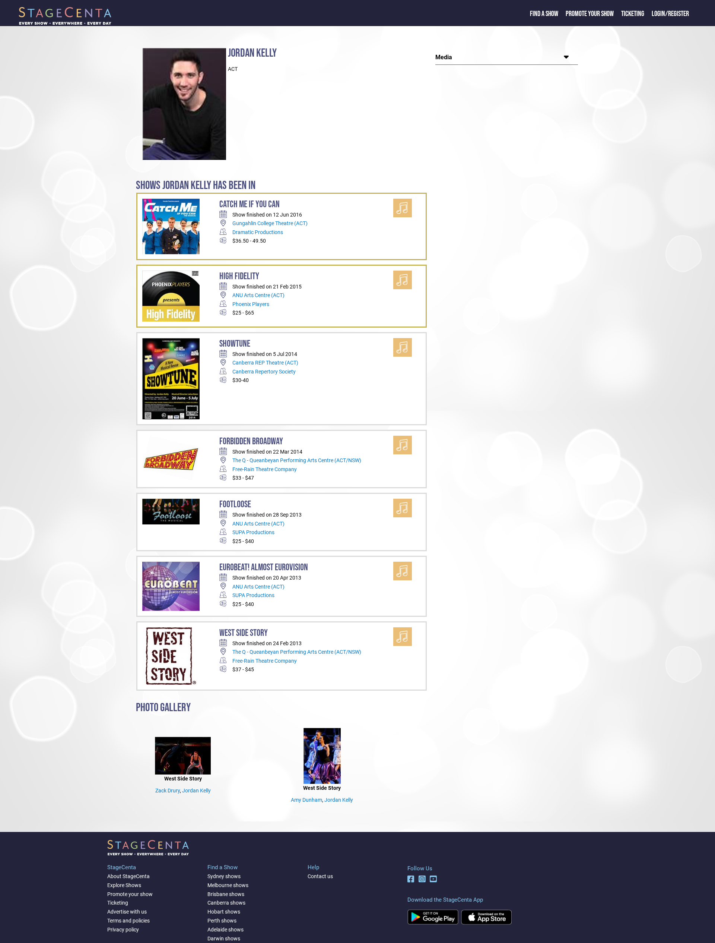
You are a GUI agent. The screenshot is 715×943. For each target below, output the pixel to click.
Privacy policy (123, 930)
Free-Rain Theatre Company (264, 469)
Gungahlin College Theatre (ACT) (270, 223)
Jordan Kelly (196, 791)
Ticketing (632, 13)
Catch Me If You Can (249, 204)
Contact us (320, 876)
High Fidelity (239, 276)
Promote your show (130, 894)
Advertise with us (127, 912)
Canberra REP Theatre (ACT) (265, 363)
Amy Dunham (306, 800)
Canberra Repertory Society (264, 372)
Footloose (235, 504)
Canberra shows (226, 903)
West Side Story (243, 633)
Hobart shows (223, 912)
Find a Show (544, 13)
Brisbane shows (225, 894)
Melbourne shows (227, 885)
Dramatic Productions (257, 232)
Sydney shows (224, 876)
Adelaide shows (225, 930)
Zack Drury (167, 791)
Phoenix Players (250, 304)
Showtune (234, 344)
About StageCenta (128, 876)
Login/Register (670, 13)
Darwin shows (223, 939)
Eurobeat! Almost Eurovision (263, 567)
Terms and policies (128, 921)
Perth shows (221, 921)
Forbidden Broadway (251, 441)
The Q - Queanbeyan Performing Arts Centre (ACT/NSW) (296, 460)
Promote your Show (590, 13)
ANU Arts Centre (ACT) (258, 295)
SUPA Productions (253, 532)
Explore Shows (124, 885)
